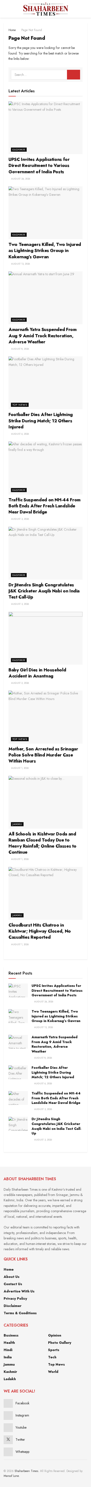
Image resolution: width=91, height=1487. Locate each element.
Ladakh (10, 1379)
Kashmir (18, 149)
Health (9, 1342)
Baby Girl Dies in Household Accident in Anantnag (37, 673)
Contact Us (13, 1284)
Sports (53, 1349)
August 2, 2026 (19, 683)
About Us (11, 1276)
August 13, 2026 (20, 264)
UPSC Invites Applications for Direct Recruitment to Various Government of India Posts (39, 165)
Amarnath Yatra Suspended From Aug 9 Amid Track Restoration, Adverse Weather (42, 335)
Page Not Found (31, 30)
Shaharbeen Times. (27, 1471)
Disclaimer (12, 1305)
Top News (19, 405)
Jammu (17, 824)
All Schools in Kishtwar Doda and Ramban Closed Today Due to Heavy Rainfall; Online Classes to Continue (42, 843)
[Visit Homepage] (45, 9)
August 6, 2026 (19, 434)
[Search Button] (85, 9)
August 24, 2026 (20, 179)
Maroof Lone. (12, 1476)
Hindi (8, 1349)
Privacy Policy (15, 1298)
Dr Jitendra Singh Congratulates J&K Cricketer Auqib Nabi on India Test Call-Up (44, 591)
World (53, 1371)
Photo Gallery (59, 1342)
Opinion (54, 1335)
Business (11, 1335)
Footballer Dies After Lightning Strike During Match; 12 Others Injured (40, 420)
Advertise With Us (19, 1291)
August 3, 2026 (19, 519)
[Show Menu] (6, 9)
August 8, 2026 (19, 349)
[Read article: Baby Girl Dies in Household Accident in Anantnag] (45, 638)
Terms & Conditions (20, 1313)
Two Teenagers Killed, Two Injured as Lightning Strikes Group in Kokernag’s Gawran (44, 250)
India (8, 1357)
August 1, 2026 (19, 768)
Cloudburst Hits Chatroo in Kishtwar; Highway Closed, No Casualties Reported (39, 931)
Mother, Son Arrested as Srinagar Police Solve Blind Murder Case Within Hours (43, 755)
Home (12, 30)
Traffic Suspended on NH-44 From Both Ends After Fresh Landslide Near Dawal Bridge (44, 506)
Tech (52, 1357)
